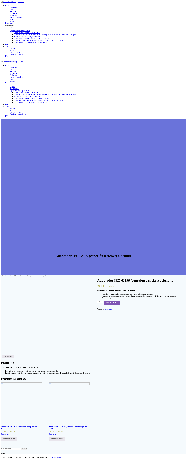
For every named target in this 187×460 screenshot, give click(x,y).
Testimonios (14, 15)
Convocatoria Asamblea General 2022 (27, 33)
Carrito (12, 50)
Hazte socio (9, 23)
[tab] (8, 356)
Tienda (7, 46)
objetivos (13, 11)
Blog (11, 19)
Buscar (24, 449)
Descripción (8, 356)
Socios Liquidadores (16, 17)
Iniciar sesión (14, 29)
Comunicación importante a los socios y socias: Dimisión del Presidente (38, 40)
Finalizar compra (15, 52)
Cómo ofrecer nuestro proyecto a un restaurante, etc (31, 38)
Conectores (10, 276)
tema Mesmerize (56, 457)
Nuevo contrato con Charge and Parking (27, 37)
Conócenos (13, 7)
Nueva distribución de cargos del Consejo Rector (30, 42)
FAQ (7, 56)
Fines (11, 9)
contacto (12, 21)
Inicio (7, 5)
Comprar (13, 48)
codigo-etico (14, 13)
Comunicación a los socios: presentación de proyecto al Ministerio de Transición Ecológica (45, 35)
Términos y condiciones (18, 54)
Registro (12, 27)
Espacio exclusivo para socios (20, 31)
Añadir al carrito (112, 302)
